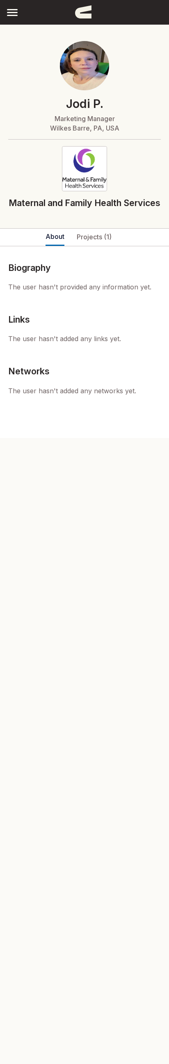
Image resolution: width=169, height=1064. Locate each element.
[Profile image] (84, 65)
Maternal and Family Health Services (84, 202)
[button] (12, 12)
